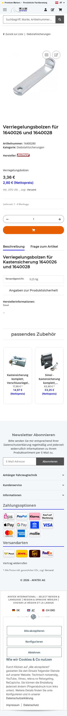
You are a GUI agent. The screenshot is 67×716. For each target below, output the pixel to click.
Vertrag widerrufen (15, 563)
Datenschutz (31, 705)
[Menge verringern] (7, 219)
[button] (45, 9)
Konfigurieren (34, 641)
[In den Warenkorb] (6, 46)
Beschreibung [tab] (14, 246)
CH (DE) (50, 610)
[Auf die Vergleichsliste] (46, 55)
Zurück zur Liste (14, 34)
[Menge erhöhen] (60, 219)
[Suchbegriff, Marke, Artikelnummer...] (59, 19)
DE (18, 610)
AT (33, 610)
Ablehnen (34, 652)
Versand (31, 189)
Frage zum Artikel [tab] (44, 246)
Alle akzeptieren (34, 630)
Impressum (13, 705)
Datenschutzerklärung (19, 698)
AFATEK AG (38, 580)
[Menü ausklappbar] (5, 8)
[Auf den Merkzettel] (56, 55)
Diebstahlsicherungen (30, 147)
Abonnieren (50, 461)
